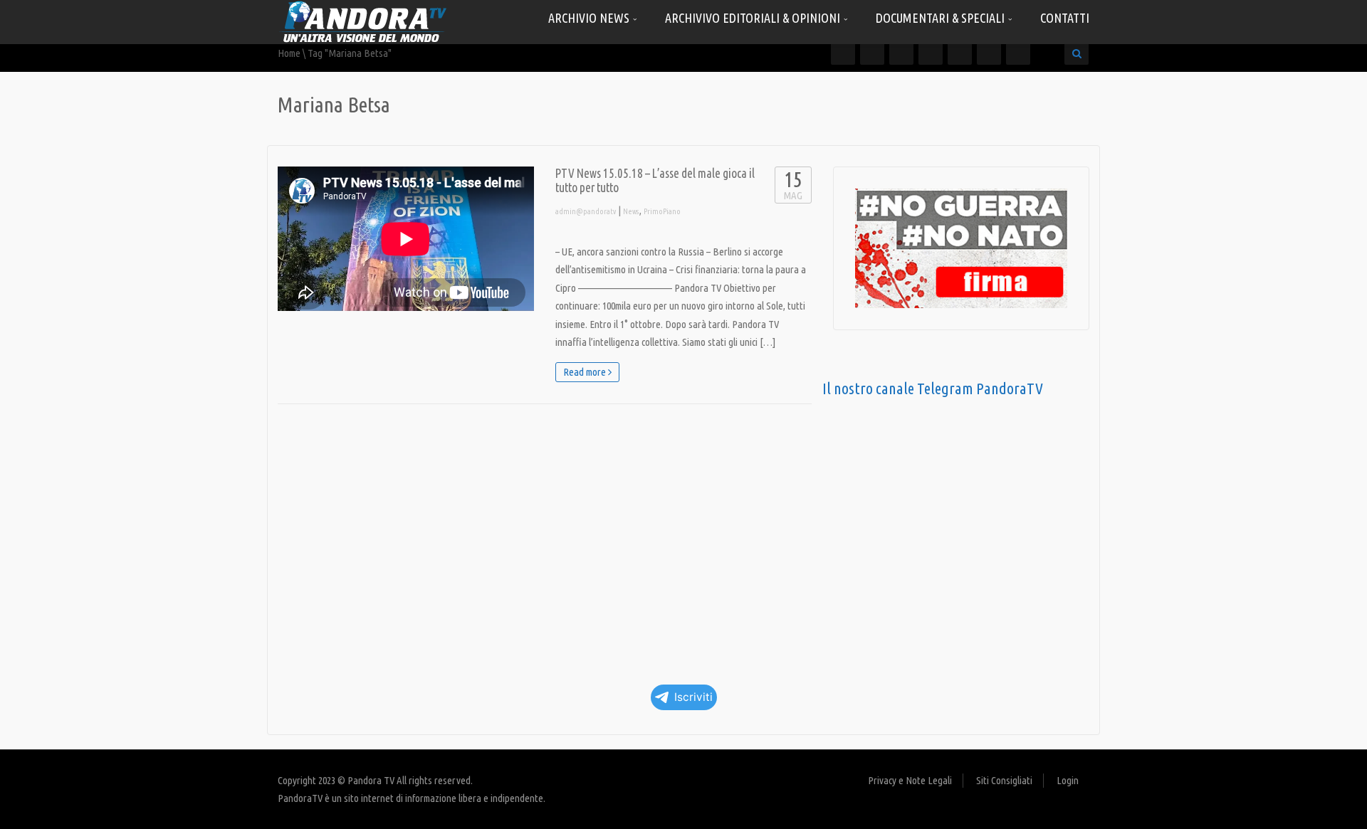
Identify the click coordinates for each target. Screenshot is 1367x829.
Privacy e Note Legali (910, 780)
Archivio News (590, 18)
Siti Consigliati (1004, 780)
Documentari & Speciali (941, 18)
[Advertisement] (545, 539)
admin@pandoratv (585, 211)
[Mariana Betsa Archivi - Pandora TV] (363, 21)
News (631, 211)
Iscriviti (693, 697)
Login (1068, 780)
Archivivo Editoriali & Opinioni (754, 18)
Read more (585, 372)
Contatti (1064, 18)
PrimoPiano (662, 211)
